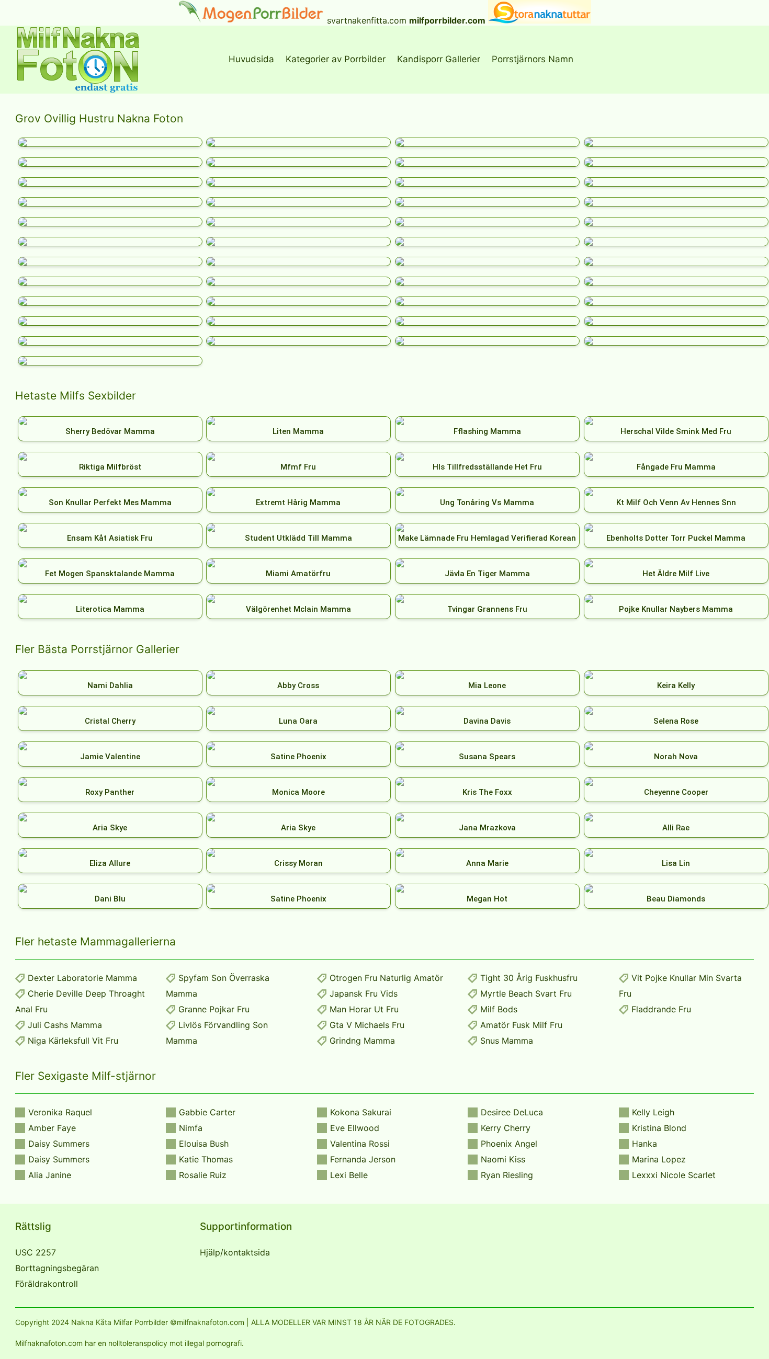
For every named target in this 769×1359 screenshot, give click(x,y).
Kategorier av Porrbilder (336, 59)
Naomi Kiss (503, 1159)
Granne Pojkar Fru (214, 1009)
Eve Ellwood (354, 1128)
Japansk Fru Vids (364, 993)
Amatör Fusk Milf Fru (521, 1025)
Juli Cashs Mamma (65, 1025)
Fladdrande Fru (661, 1009)
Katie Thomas (206, 1159)
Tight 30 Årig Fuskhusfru (529, 978)
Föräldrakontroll (46, 1283)
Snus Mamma (506, 1040)
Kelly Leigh (653, 1112)
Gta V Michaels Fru (367, 1025)
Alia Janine (49, 1175)
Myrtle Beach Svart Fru (526, 993)
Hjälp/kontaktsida (235, 1252)
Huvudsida (251, 59)
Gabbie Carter (207, 1112)
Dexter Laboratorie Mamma (82, 978)
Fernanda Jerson (362, 1159)
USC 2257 (35, 1252)
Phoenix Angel (509, 1143)
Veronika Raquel (60, 1112)
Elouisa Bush (204, 1143)
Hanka (644, 1143)
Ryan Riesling (507, 1175)
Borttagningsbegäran (57, 1268)
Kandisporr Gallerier (438, 59)
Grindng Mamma (362, 1040)
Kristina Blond (659, 1128)
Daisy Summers (58, 1143)
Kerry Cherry (505, 1128)
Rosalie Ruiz (203, 1175)
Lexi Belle (349, 1175)
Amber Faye (52, 1128)
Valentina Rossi (360, 1143)
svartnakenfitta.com (366, 20)
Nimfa (190, 1128)
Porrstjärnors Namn (532, 59)
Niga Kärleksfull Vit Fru (73, 1040)
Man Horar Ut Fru (364, 1009)
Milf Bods (498, 1009)
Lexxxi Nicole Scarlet (674, 1175)
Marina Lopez (659, 1159)
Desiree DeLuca (512, 1112)
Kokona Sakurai (360, 1112)
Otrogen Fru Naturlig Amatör (386, 978)
